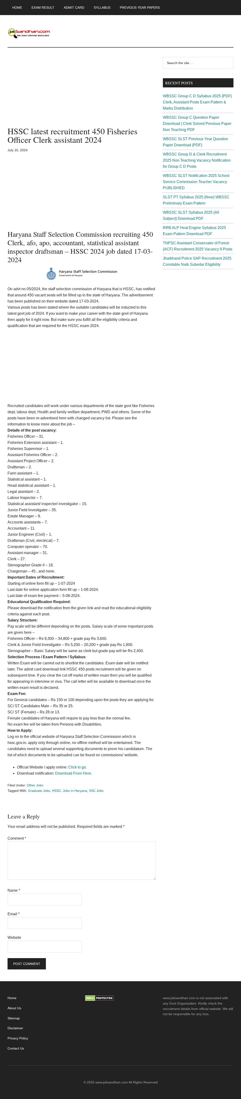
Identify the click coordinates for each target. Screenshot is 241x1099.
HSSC (56, 791)
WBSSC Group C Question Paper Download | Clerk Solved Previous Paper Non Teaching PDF (197, 123)
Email (14, 914)
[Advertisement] (82, 92)
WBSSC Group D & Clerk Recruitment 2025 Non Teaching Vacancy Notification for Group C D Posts (197, 160)
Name (14, 890)
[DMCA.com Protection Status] (99, 1000)
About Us (14, 1008)
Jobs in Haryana (75, 791)
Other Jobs (35, 785)
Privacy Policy (18, 1038)
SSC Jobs (96, 791)
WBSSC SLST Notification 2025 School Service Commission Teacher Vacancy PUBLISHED (196, 182)
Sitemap (14, 1018)
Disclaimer (15, 1028)
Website (14, 938)
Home (12, 998)
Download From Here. (73, 773)
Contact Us (16, 1048)
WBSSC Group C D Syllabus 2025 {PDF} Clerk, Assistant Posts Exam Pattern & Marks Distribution (197, 102)
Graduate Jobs (39, 791)
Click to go (77, 767)
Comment (17, 838)
